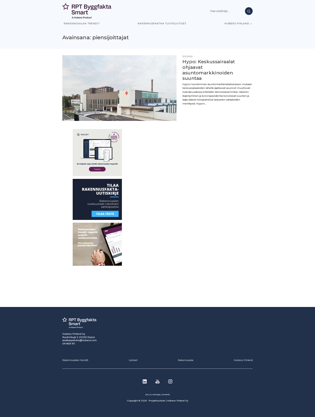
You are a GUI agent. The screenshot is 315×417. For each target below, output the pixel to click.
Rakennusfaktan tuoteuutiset (162, 23)
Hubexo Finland (236, 23)
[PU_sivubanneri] (97, 264)
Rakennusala (185, 360)
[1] (97, 219)
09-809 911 (68, 343)
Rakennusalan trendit (82, 23)
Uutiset (133, 360)
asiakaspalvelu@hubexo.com (79, 340)
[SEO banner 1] (97, 175)
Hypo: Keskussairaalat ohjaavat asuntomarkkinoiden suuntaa (208, 70)
